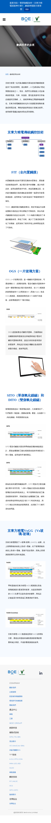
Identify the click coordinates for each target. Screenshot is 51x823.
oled (11, 768)
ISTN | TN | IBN (14, 737)
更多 (27, 9)
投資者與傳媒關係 (15, 696)
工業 (11, 718)
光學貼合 (12, 803)
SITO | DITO (13, 790)
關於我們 (12, 687)
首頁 (6, 74)
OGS (11, 786)
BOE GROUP (15, 723)
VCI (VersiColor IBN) (16, 746)
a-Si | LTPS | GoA (15, 759)
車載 (11, 714)
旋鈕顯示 (12, 794)
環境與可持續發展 (15, 701)
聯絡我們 (12, 705)
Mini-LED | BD (15, 763)
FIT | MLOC (13, 781)
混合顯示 (12, 741)
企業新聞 (12, 692)
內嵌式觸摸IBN (14, 750)
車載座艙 (12, 772)
